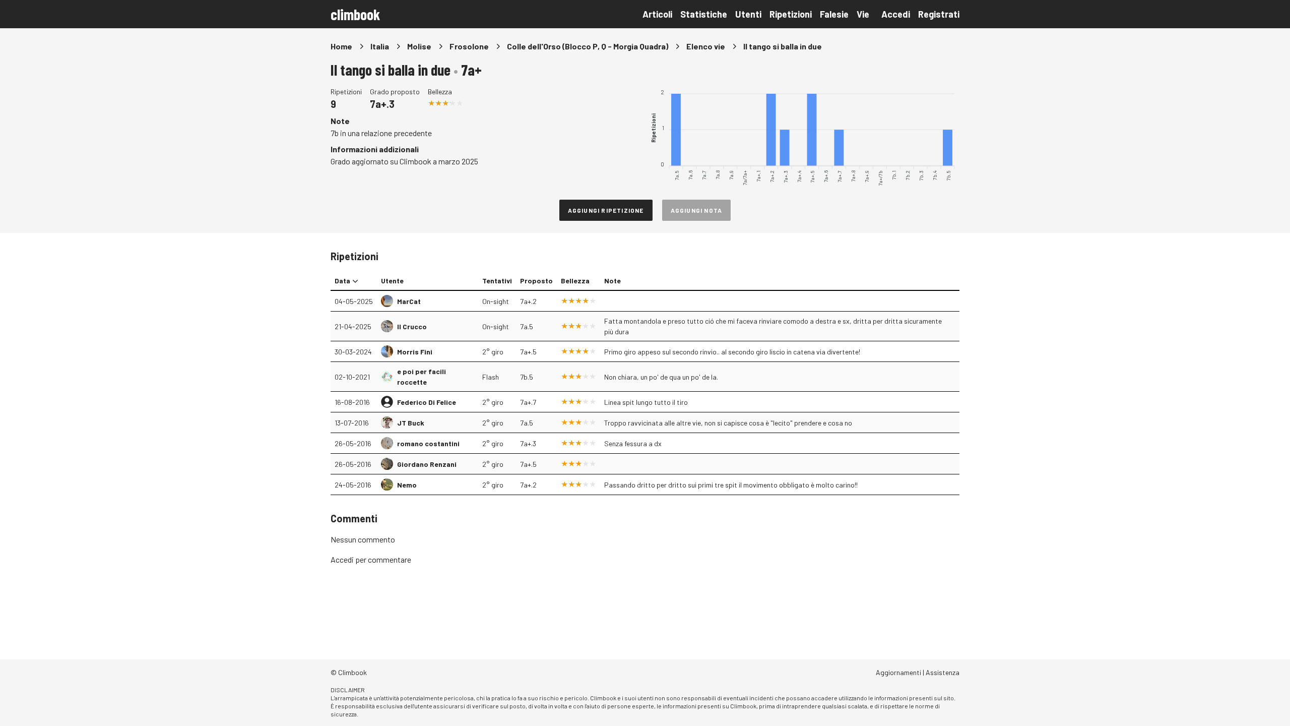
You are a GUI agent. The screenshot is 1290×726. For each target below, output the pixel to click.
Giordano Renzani (427, 464)
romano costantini (428, 443)
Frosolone (469, 46)
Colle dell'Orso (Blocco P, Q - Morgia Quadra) (587, 46)
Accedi (895, 14)
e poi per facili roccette (421, 376)
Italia (379, 46)
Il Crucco (412, 326)
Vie (863, 14)
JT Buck (410, 422)
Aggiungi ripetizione (606, 210)
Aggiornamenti (898, 672)
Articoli (657, 14)
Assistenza (942, 672)
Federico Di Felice (426, 402)
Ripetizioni (790, 14)
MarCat (409, 301)
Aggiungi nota (697, 210)
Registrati (938, 14)
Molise (419, 46)
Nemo (407, 484)
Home (341, 46)
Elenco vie (705, 46)
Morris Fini (414, 351)
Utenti (748, 14)
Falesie (834, 14)
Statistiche (703, 14)
